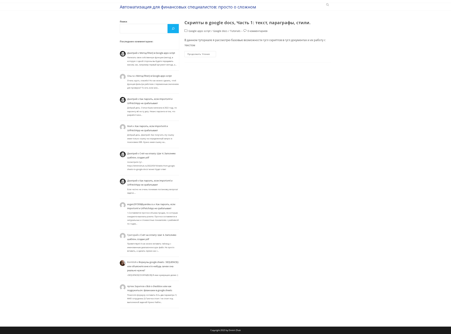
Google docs (220, 31)
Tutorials (235, 31)
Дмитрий (132, 52)
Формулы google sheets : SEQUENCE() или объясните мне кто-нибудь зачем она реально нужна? (152, 266)
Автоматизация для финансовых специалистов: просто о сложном (188, 7)
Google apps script (200, 31)
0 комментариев (257, 31)
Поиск (123, 21)
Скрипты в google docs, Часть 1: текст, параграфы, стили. (247, 22)
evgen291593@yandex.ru (140, 204)
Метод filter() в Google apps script (157, 52)
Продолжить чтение (201, 54)
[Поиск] (173, 28)
